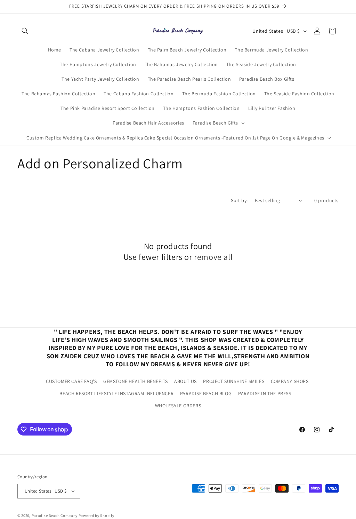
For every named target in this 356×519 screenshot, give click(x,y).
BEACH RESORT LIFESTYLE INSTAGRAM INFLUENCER (116, 393)
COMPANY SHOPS (290, 381)
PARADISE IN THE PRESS (264, 393)
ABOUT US (185, 381)
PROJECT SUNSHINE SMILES (233, 381)
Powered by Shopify (96, 515)
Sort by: (239, 200)
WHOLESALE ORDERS (178, 405)
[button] (25, 31)
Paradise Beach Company (55, 515)
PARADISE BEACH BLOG (206, 393)
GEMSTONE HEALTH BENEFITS (135, 381)
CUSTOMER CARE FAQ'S (71, 381)
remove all (213, 256)
